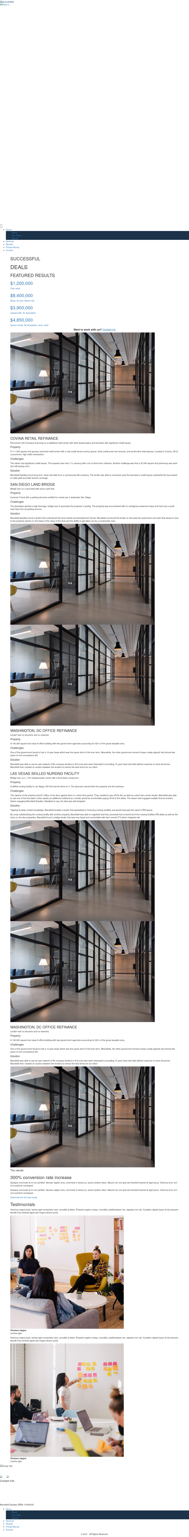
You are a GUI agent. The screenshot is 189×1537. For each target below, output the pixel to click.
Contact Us (108, 329)
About (14, 232)
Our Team (16, 235)
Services (10, 241)
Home (9, 229)
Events (15, 238)
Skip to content (7, 1)
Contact (9, 250)
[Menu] (1, 226)
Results (9, 244)
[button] (23, 1197)
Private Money (12, 247)
